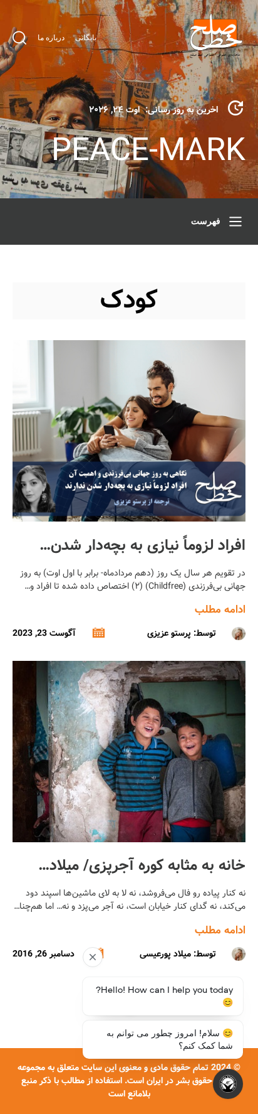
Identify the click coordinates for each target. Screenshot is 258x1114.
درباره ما (51, 37)
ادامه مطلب (220, 610)
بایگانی (85, 37)
